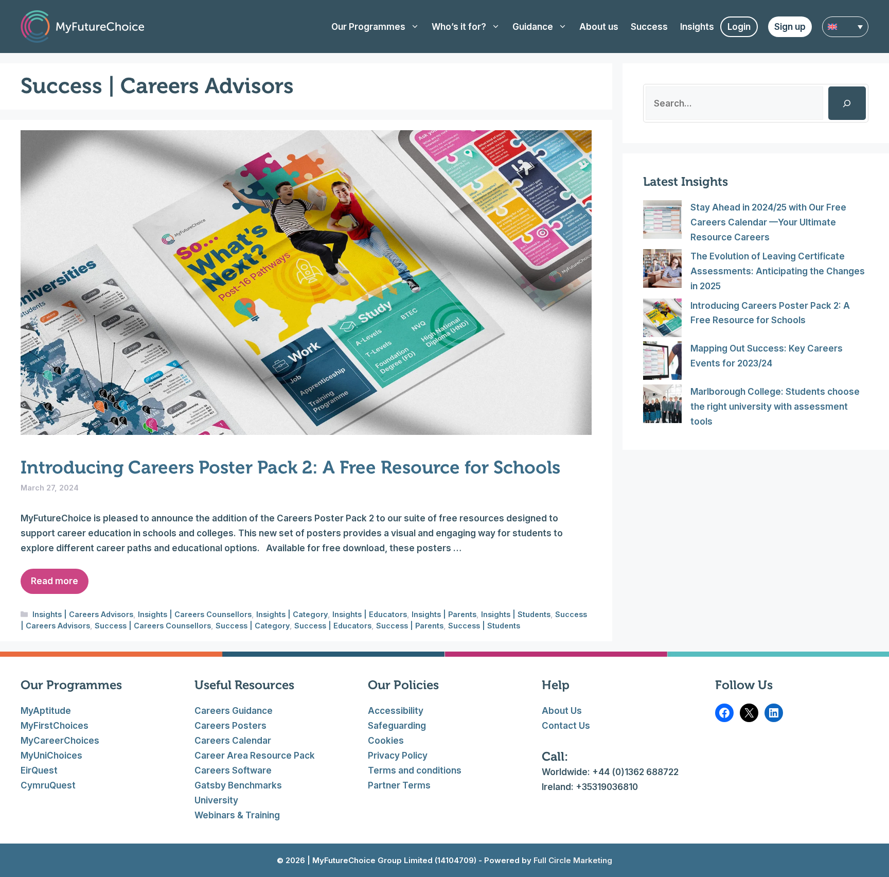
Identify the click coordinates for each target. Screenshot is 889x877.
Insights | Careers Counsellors (195, 614)
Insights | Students (515, 614)
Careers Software (233, 770)
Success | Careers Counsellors (153, 625)
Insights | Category (292, 614)
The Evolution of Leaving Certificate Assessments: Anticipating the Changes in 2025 (777, 271)
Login (739, 27)
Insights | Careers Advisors (82, 614)
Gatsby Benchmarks (238, 785)
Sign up (790, 27)
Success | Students (484, 625)
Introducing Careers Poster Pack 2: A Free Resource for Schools (290, 467)
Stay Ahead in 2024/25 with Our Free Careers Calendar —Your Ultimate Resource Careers (768, 222)
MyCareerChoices (60, 740)
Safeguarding (397, 726)
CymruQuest (48, 785)
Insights (697, 27)
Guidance (532, 27)
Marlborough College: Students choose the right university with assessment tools (775, 407)
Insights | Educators (369, 614)
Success (649, 27)
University (216, 800)
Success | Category (253, 625)
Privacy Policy (398, 755)
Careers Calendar (232, 740)
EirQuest (39, 770)
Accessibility (395, 711)
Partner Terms (399, 785)
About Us (562, 711)
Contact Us (566, 726)
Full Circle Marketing (571, 860)
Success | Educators (332, 625)
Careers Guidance (233, 711)
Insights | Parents (444, 614)
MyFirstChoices (54, 726)
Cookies (386, 740)
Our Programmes (368, 27)
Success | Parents (409, 625)
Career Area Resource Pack (254, 755)
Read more (54, 581)
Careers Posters (230, 726)
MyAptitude (46, 711)
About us (598, 27)
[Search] (847, 103)
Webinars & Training (237, 815)
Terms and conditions (414, 770)
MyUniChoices (51, 755)
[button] (845, 26)
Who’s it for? (459, 27)
